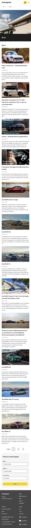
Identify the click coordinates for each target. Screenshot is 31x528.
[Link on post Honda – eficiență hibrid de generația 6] (15, 126)
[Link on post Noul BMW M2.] (15, 222)
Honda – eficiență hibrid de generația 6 (15, 136)
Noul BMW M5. (6, 367)
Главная (4, 6)
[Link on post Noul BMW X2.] (15, 421)
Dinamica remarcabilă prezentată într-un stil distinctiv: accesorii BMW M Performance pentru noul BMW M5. (15, 333)
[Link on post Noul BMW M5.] (15, 357)
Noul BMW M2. (6, 232)
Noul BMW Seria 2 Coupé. (10, 200)
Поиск (15, 484)
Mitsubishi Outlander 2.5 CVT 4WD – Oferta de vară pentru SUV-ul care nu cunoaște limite (14, 102)
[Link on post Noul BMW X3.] (15, 254)
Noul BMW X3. (6, 264)
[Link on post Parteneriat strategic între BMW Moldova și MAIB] (15, 157)
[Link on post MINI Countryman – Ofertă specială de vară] (15, 55)
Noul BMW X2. (6, 431)
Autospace (24, 517)
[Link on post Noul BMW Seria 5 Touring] (15, 389)
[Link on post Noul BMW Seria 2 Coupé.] (15, 189)
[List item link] (24, 494)
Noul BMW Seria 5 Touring (10, 399)
